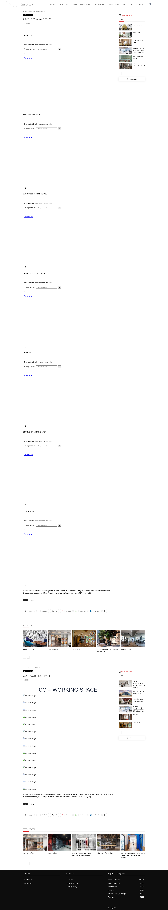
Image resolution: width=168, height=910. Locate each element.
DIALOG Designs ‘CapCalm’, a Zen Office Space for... (138, 50)
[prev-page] (120, 73)
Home (25, 11)
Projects (31, 11)
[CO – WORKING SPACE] (125, 58)
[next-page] (123, 73)
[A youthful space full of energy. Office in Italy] (109, 638)
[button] (150, 4)
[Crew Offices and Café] (125, 42)
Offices (31, 600)
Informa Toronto (28, 649)
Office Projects (40, 11)
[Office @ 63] (84, 638)
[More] (104, 611)
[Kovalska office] (60, 638)
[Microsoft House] (133, 638)
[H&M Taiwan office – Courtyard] (125, 66)
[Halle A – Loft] (125, 27)
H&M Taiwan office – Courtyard (139, 65)
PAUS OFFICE (137, 33)
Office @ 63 (76, 649)
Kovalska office (53, 649)
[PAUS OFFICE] (125, 35)
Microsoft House (126, 649)
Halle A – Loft (137, 25)
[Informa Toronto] (35, 638)
